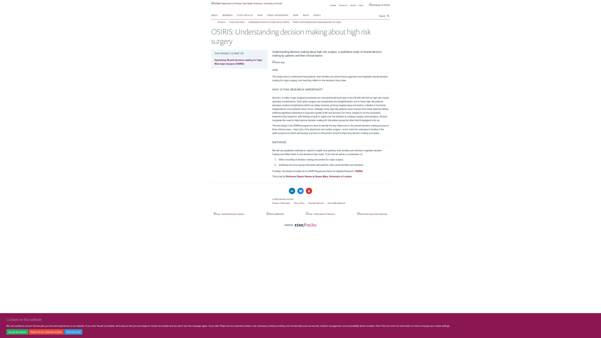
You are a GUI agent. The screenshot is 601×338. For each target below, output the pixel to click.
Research (227, 14)
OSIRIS (358, 171)
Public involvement (277, 14)
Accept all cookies (17, 331)
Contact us (343, 5)
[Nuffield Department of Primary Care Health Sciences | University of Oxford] (246, 2)
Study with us (245, 14)
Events (317, 14)
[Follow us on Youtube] (309, 190)
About (214, 14)
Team (260, 14)
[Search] (388, 15)
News (295, 14)
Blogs (306, 14)
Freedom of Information (281, 203)
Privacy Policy (299, 203)
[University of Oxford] (377, 5)
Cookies (333, 5)
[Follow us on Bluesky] (300, 190)
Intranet (353, 5)
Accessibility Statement (336, 203)
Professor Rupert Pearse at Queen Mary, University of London (319, 176)
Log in (361, 5)
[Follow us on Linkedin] (292, 190)
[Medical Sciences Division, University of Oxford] (239, 198)
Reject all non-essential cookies (46, 331)
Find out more (73, 331)
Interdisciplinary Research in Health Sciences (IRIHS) (269, 22)
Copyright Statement (316, 203)
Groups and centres (237, 22)
